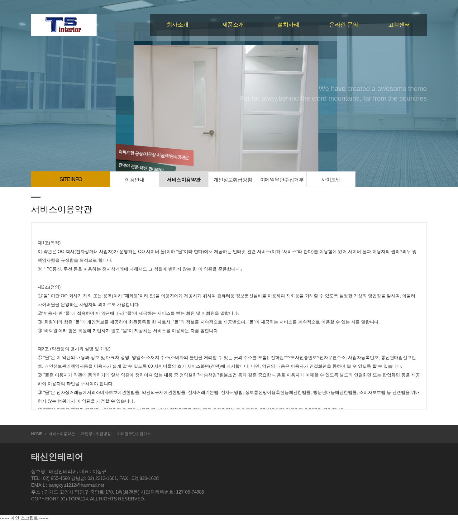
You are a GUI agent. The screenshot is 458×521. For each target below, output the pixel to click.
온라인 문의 (343, 25)
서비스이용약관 (184, 179)
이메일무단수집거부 (282, 179)
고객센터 (399, 25)
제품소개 (233, 25)
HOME (36, 434)
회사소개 (177, 25)
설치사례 (288, 25)
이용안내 (134, 179)
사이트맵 (331, 179)
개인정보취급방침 (232, 179)
